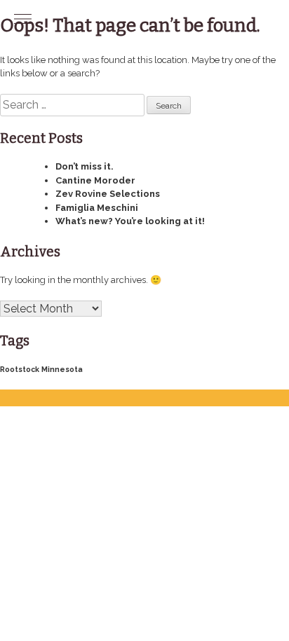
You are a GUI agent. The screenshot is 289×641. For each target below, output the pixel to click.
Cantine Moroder (95, 180)
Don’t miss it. (84, 166)
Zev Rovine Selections (107, 193)
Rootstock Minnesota (41, 369)
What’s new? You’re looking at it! (130, 221)
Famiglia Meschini (96, 207)
